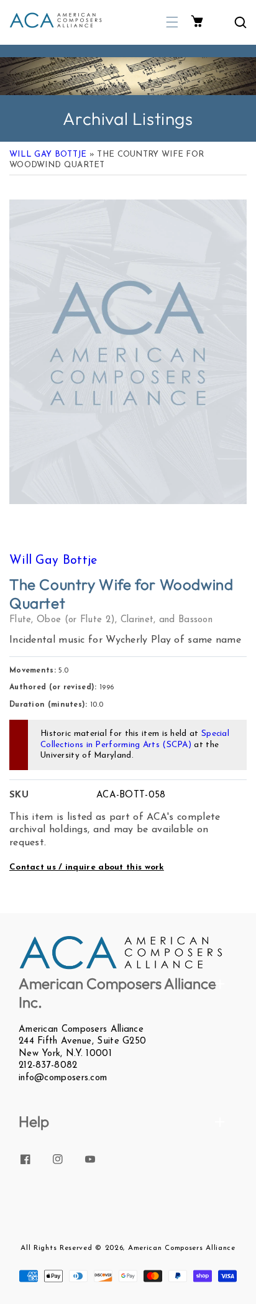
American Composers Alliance (181, 1248)
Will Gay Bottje (48, 154)
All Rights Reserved (56, 1248)
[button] (172, 22)
